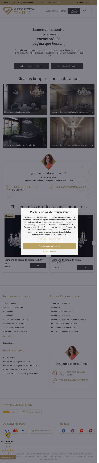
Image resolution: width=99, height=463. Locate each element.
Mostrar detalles (49, 252)
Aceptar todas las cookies (49, 246)
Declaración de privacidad (49, 239)
